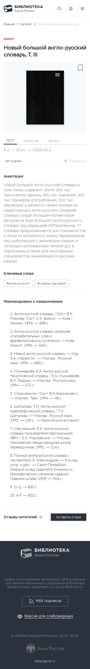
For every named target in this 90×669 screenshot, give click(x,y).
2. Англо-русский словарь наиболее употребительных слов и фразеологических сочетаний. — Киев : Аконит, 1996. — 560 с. (43, 338)
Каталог (26, 24)
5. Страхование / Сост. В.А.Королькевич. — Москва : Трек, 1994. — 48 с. (44, 395)
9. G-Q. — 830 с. (24, 487)
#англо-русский (18, 283)
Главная (9, 24)
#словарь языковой (51, 283)
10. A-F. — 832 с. (24, 495)
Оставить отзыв (68, 517)
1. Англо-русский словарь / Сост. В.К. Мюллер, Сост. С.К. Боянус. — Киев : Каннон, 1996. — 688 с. (41, 318)
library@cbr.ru (45, 661)
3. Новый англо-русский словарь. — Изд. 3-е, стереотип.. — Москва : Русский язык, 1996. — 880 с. (44, 358)
